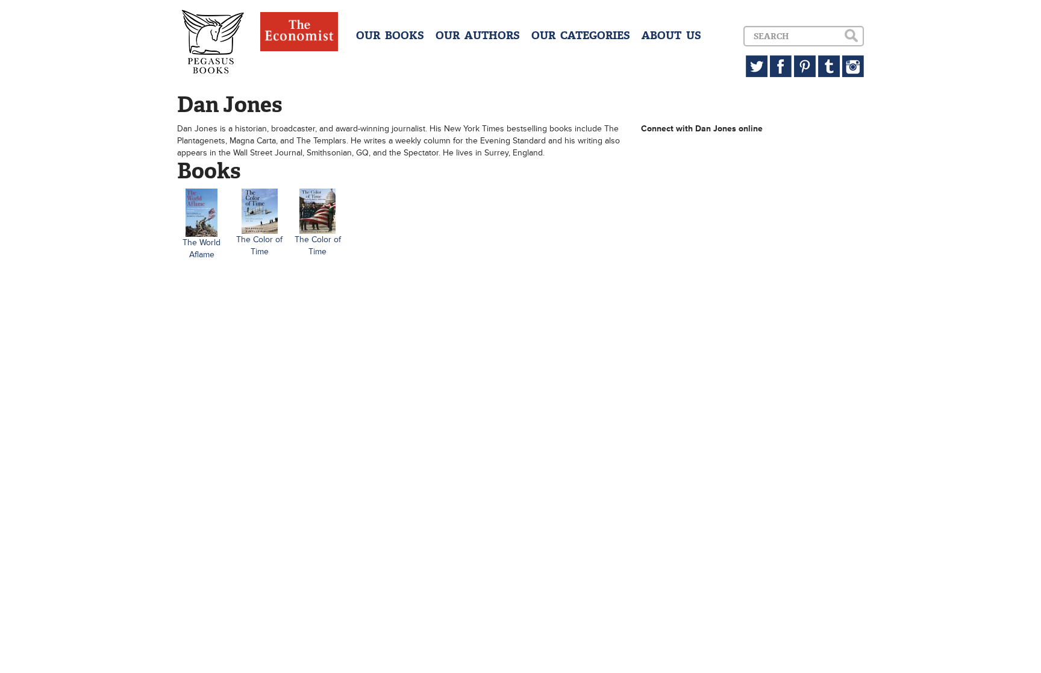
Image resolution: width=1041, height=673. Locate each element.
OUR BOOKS (390, 35)
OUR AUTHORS (478, 35)
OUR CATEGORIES (580, 35)
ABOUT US (671, 35)
